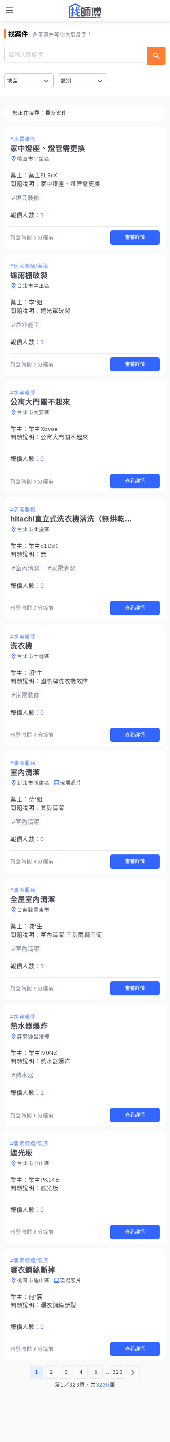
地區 (12, 81)
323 (118, 1372)
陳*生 (35, 926)
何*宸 (35, 1297)
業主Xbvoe (43, 429)
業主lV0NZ (43, 1053)
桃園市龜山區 (33, 1281)
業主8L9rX (42, 175)
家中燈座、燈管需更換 (70, 183)
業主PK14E (43, 1180)
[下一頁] (133, 1372)
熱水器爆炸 (55, 1061)
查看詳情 (135, 237)
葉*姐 (35, 799)
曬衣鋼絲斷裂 (58, 1305)
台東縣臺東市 (33, 910)
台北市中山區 (33, 1164)
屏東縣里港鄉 (33, 1037)
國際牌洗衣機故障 (64, 681)
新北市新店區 (33, 783)
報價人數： (27, 215)
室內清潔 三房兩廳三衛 (71, 934)
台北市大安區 (33, 413)
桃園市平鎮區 (33, 159)
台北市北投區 (33, 530)
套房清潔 (52, 807)
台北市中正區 (33, 286)
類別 (66, 81)
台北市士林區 (33, 657)
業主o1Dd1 (43, 546)
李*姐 (35, 302)
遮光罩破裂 (55, 310)
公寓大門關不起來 (64, 437)
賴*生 (35, 673)
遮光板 (49, 1188)
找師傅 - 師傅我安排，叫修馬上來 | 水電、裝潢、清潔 (85, 10)
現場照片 (71, 783)
